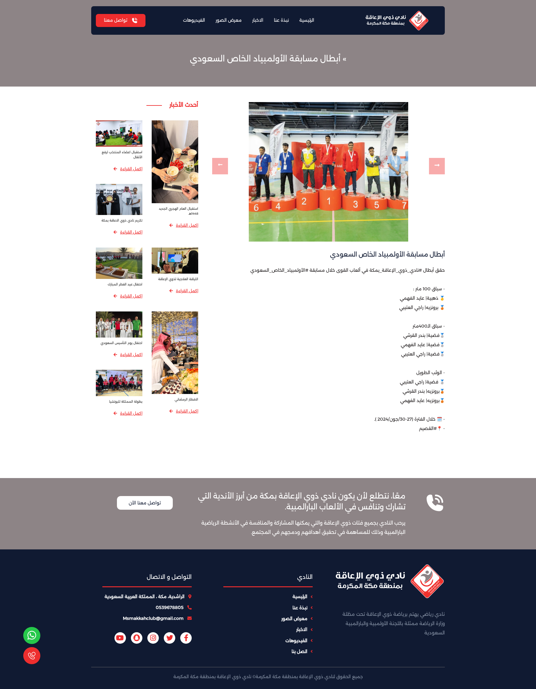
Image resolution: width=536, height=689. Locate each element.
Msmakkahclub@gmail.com (154, 618)
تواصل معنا (116, 20)
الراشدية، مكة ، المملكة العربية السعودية (145, 596)
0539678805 (170, 607)
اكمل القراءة (187, 225)
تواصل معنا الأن (145, 503)
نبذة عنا (281, 20)
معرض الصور (229, 20)
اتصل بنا (299, 651)
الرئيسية (306, 20)
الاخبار (257, 20)
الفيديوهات (194, 20)
